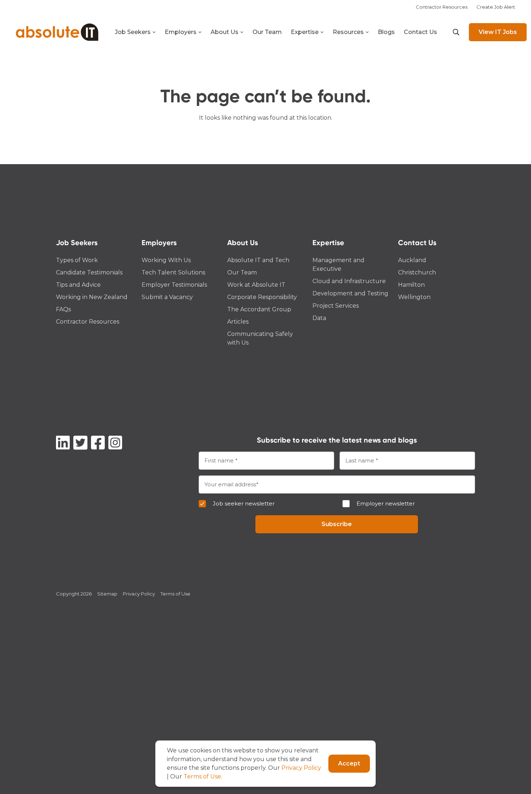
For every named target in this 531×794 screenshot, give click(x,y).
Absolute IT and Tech (258, 260)
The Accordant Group (259, 309)
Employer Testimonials (174, 284)
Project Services (335, 305)
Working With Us (166, 260)
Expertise (305, 32)
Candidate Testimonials (89, 272)
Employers (181, 32)
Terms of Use (175, 594)
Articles (238, 321)
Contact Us (420, 32)
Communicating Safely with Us (260, 338)
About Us (224, 32)
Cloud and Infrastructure (349, 281)
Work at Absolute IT (256, 284)
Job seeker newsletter (244, 503)
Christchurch (417, 272)
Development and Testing (350, 293)
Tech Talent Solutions (173, 272)
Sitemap (107, 594)
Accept (349, 763)
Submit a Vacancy (167, 297)
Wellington (414, 297)
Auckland (412, 260)
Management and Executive (338, 264)
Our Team (267, 32)
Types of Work (77, 260)
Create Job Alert (495, 7)
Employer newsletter (386, 503)
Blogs (386, 32)
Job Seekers (133, 32)
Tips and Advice (78, 284)
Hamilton (411, 284)
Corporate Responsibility (262, 297)
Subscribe (336, 524)
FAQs (63, 309)
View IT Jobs (498, 32)
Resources (348, 32)
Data (319, 318)
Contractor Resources (441, 7)
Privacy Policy (139, 594)
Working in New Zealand (92, 297)
